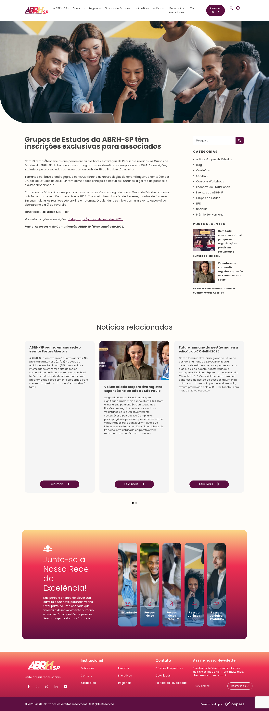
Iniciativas (142, 8)
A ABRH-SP (60, 8)
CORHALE (202, 176)
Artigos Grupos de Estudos (214, 159)
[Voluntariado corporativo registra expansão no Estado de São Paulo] (204, 272)
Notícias (158, 8)
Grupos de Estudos (117, 8)
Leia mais (57, 484)
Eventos (123, 668)
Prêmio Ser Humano (210, 215)
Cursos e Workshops (210, 181)
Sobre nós (87, 668)
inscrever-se (238, 686)
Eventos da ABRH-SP (210, 192)
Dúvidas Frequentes (169, 668)
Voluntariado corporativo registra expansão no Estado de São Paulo (230, 271)
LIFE (198, 203)
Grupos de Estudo (208, 198)
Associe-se (215, 10)
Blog (199, 165)
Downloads (163, 676)
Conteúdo (203, 170)
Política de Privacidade (171, 683)
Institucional (92, 660)
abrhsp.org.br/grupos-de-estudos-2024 (95, 219)
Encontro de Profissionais (213, 187)
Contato (195, 8)
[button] (133, 500)
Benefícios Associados (176, 10)
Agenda (78, 8)
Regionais (95, 8)
